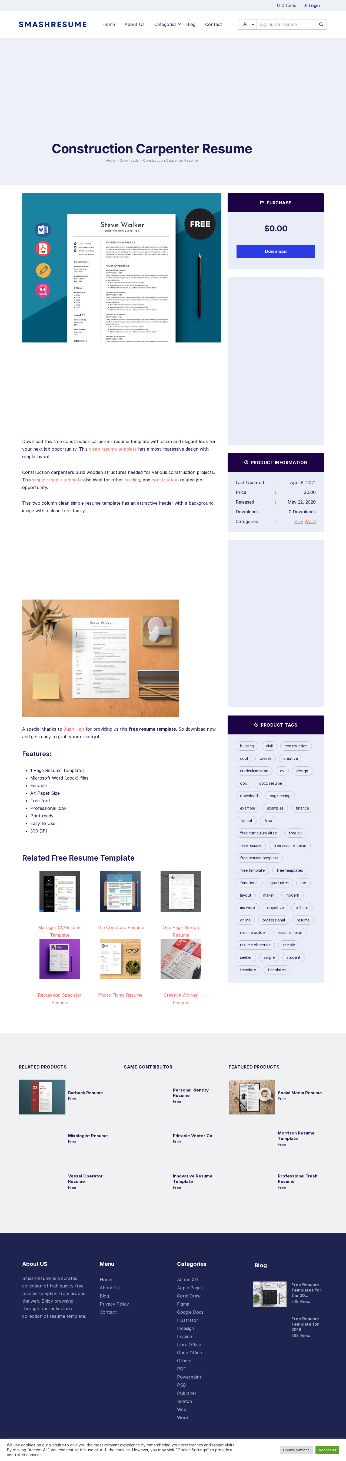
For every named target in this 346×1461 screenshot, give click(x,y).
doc (243, 783)
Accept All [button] (327, 1450)
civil (269, 746)
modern (292, 895)
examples (275, 808)
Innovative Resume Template (192, 1178)
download (249, 795)
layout (245, 895)
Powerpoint (189, 1377)
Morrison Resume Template (296, 1135)
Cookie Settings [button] (296, 1450)
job (303, 882)
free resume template (259, 858)
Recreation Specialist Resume (60, 998)
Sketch (184, 1401)
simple (269, 957)
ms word (247, 907)
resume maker (290, 932)
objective (275, 907)
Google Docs (190, 1312)
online (245, 920)
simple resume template (57, 479)
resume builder (253, 932)
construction (165, 479)
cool (244, 758)
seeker (246, 957)
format (246, 820)
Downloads (129, 160)
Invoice (184, 1336)
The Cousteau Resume (120, 927)
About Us (110, 1287)
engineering (280, 795)
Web (181, 1409)
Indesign (185, 1328)
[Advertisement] (152, 100)
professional (273, 920)
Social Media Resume (300, 1092)
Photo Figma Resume (120, 995)
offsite (302, 907)
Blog (104, 1296)
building (132, 479)
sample (288, 945)
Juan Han (74, 729)
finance (302, 808)
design (302, 770)
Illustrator (187, 1320)
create (265, 758)
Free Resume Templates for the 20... (306, 1290)
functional (249, 882)
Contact (108, 1312)
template (248, 969)
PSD (181, 1385)
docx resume (270, 783)
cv (282, 770)
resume (303, 920)
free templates (290, 870)
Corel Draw (189, 1296)
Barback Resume (85, 1092)
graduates (279, 882)
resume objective (255, 945)
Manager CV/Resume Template (60, 931)
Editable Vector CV (192, 1135)
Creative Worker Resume (181, 998)
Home (110, 160)
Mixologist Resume (88, 1135)
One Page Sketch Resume (181, 931)
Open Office (189, 1352)
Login (313, 5)
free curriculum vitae (258, 833)
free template (252, 870)
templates (277, 969)
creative (290, 758)
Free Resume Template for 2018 (305, 1324)
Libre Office (189, 1344)
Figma (183, 1304)
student (294, 957)
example (247, 808)
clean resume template (113, 449)
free (268, 820)
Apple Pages (190, 1287)
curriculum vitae (254, 770)
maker (268, 895)
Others (184, 1360)
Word (310, 521)
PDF (298, 521)
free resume (250, 845)
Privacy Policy (114, 1304)
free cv (295, 833)
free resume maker (289, 845)
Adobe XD (187, 1279)
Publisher (187, 1393)
